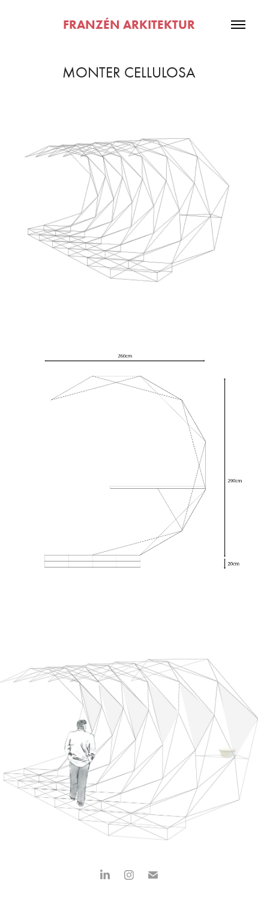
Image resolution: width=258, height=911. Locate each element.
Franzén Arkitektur (129, 24)
